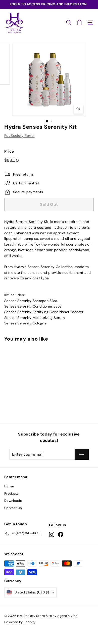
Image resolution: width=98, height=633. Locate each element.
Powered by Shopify (19, 622)
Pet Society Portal (19, 135)
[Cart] (79, 22)
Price (9, 151)
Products (11, 493)
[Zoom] (78, 109)
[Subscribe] (82, 454)
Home (9, 486)
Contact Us (13, 508)
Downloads (13, 500)
